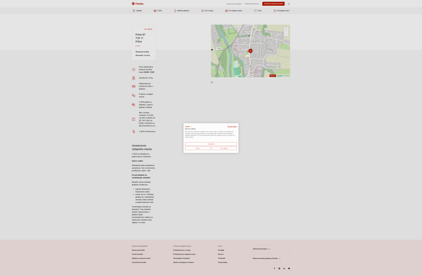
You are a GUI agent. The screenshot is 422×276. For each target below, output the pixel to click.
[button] (188, 126)
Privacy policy (232, 126)
